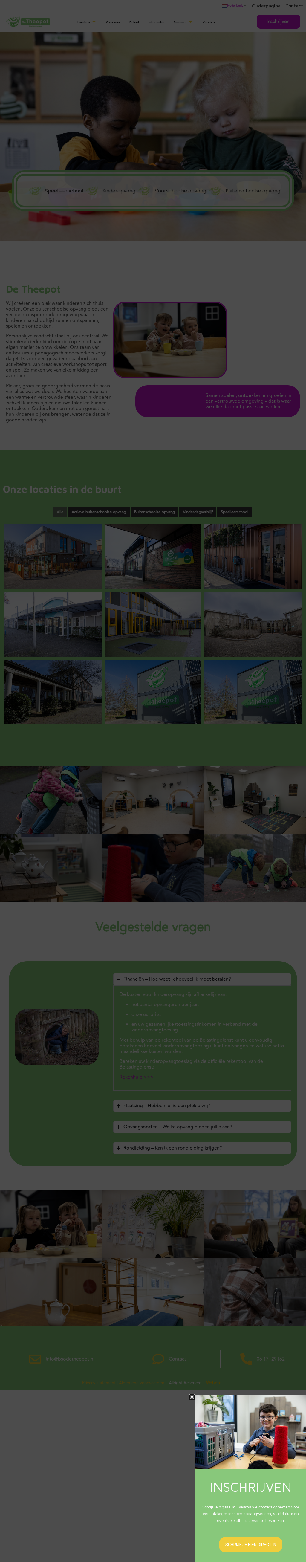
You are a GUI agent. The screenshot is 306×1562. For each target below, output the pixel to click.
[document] (153, 781)
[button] (192, 1397)
